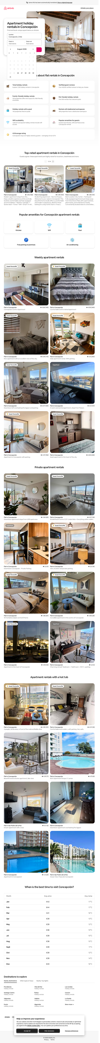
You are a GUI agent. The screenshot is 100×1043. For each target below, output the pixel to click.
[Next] (52, 161)
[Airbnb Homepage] (9, 8)
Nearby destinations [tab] (10, 981)
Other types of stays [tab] (26, 981)
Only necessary (49, 1031)
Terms (52, 1040)
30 (33, 73)
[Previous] (45, 161)
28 (25, 73)
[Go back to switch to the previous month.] (10, 49)
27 (22, 73)
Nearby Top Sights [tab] (42, 981)
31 (10, 77)
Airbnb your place (87, 8)
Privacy (46, 1040)
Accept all (27, 1031)
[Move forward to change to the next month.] (33, 49)
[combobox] (24, 37)
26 (18, 73)
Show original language (64, 2)
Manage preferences (71, 1031)
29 (29, 73)
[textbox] (16, 43)
